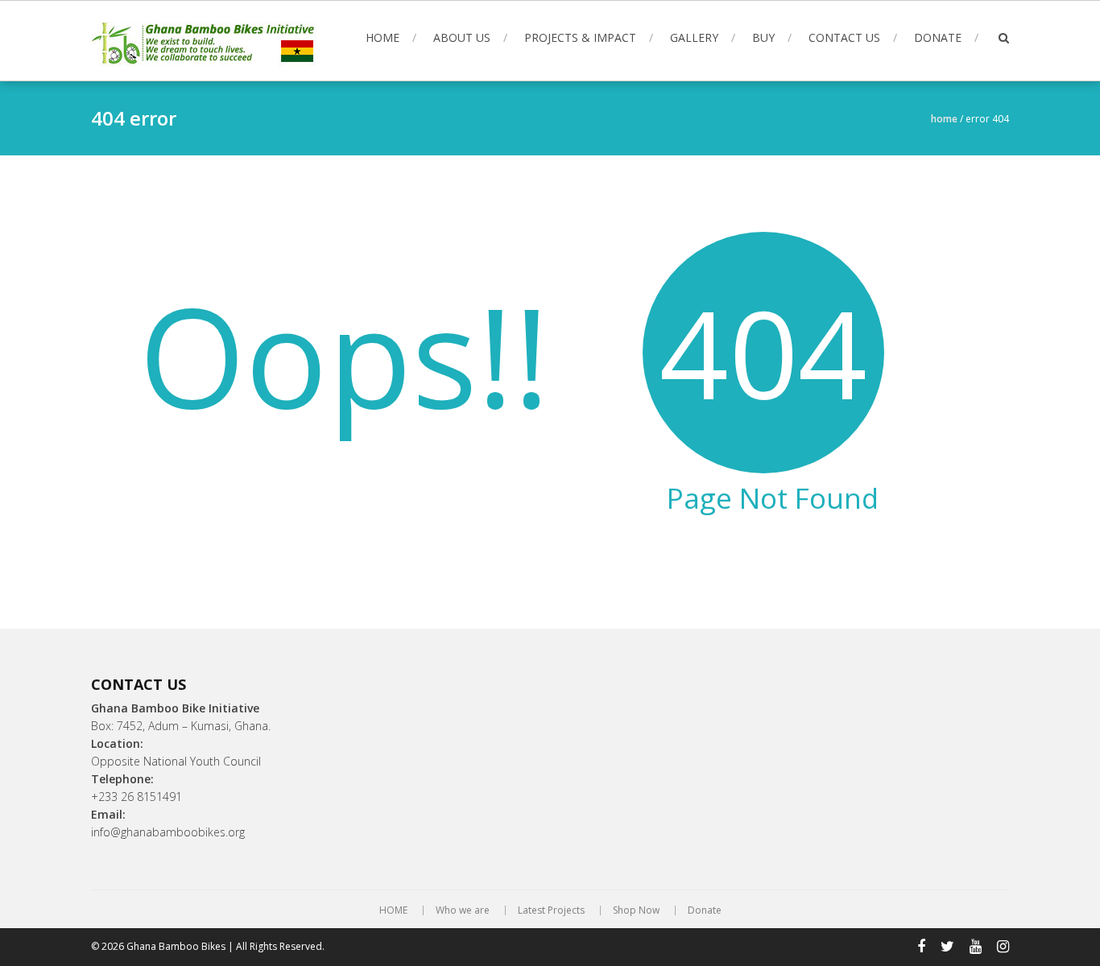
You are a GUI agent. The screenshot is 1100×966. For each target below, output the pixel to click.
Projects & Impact (580, 37)
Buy (763, 37)
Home (944, 119)
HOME (382, 37)
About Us (461, 37)
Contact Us (844, 37)
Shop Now (636, 910)
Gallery (694, 37)
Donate (937, 37)
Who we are (463, 910)
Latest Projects (551, 910)
